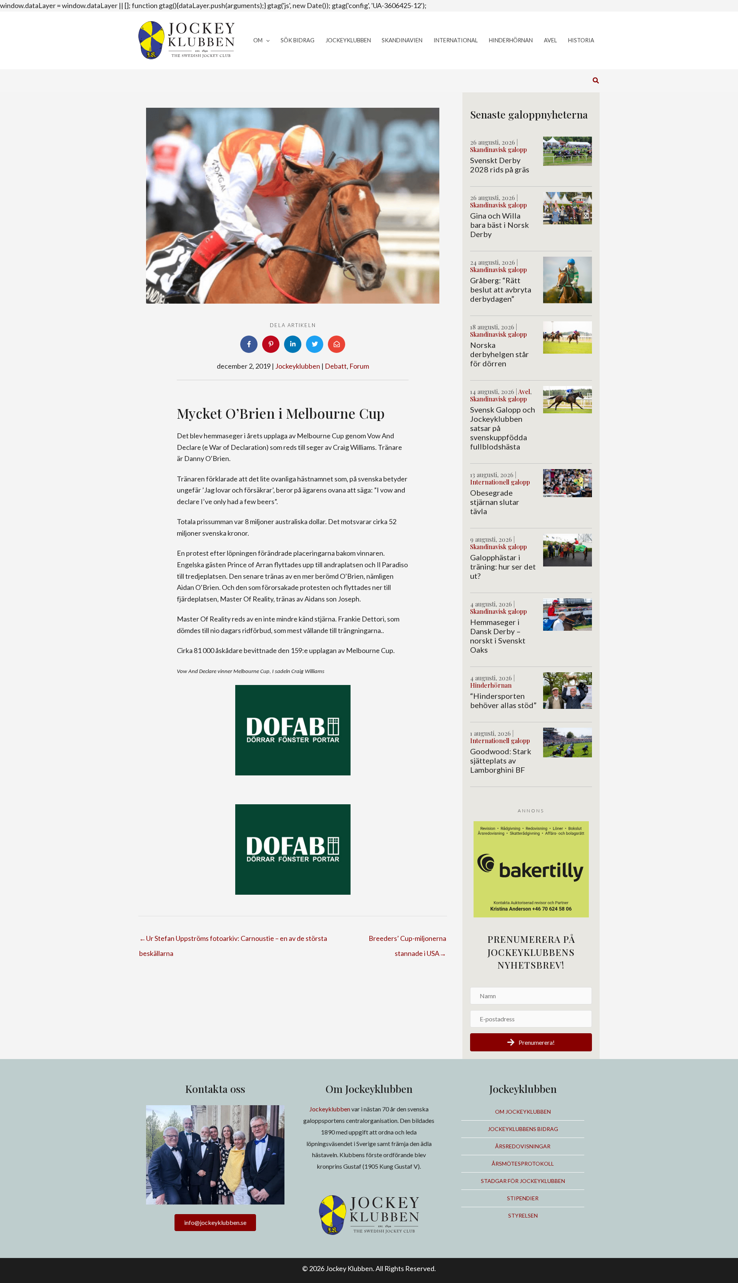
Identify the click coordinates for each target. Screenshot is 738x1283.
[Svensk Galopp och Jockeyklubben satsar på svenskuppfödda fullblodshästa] (567, 398)
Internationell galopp (500, 482)
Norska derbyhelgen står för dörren (499, 354)
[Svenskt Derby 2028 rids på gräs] (567, 150)
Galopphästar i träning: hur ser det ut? (503, 566)
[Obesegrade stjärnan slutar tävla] (567, 482)
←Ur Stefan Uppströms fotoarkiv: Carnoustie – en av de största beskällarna (233, 940)
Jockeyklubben (297, 366)
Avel (524, 392)
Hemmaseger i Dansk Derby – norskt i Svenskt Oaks (497, 635)
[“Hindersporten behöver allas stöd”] (567, 689)
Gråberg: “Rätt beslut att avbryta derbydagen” (500, 289)
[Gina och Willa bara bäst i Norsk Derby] (567, 207)
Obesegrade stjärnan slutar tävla (494, 502)
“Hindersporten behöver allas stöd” (503, 700)
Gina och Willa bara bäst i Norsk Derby (499, 225)
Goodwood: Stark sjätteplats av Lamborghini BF (500, 760)
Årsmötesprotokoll (523, 1163)
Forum (359, 366)
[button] (266, 40)
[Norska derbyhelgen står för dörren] (567, 336)
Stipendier (523, 1198)
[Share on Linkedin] (292, 344)
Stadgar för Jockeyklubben (523, 1181)
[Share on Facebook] (249, 344)
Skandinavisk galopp (498, 149)
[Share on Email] (336, 344)
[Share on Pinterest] (270, 344)
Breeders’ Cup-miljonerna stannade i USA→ (407, 940)
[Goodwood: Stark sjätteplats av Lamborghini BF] (567, 741)
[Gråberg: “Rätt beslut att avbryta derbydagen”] (567, 279)
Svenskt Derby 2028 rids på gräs (499, 164)
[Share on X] (314, 344)
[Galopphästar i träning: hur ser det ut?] (567, 549)
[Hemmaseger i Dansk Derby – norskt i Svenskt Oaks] (567, 614)
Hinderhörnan (491, 685)
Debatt (336, 366)
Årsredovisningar (522, 1146)
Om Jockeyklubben (523, 1111)
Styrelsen (523, 1215)
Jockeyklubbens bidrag (523, 1129)
